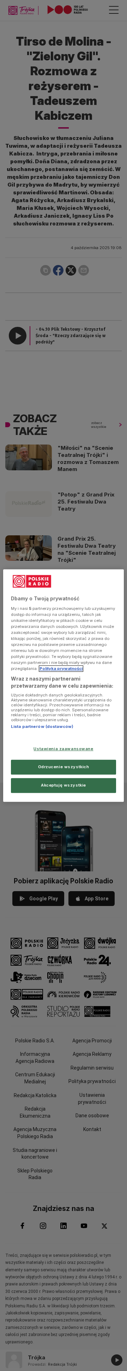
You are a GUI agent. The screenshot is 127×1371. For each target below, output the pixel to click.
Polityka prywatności (61, 668)
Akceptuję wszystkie (63, 785)
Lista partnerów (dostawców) (42, 726)
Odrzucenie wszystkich (63, 766)
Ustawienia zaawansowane (63, 748)
